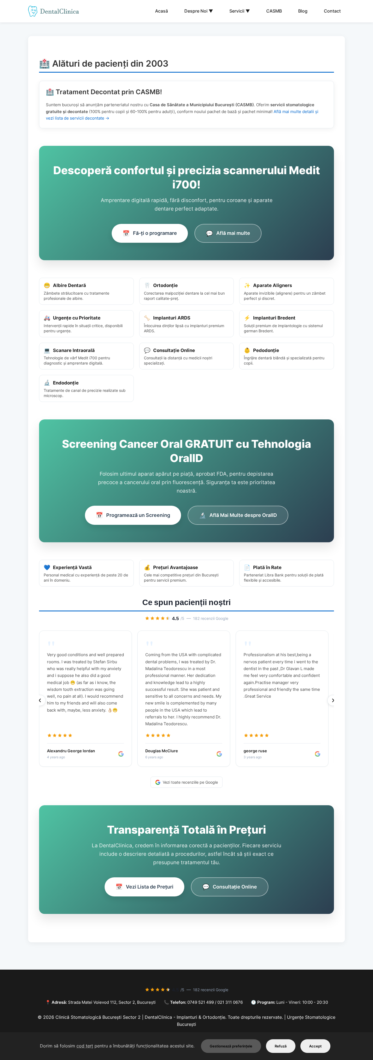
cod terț (84, 1046)
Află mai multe (228, 233)
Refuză (281, 1046)
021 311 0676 (230, 1002)
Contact (332, 11)
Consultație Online (229, 886)
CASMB (274, 11)
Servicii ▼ (239, 11)
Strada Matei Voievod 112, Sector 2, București (112, 1002)
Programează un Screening (133, 515)
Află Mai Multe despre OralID (238, 515)
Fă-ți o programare (150, 233)
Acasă (161, 11)
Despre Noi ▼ (198, 11)
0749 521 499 (200, 1002)
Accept (315, 1046)
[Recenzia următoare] (332, 700)
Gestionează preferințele (231, 1046)
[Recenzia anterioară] (40, 700)
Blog (302, 11)
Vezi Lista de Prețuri (144, 886)
